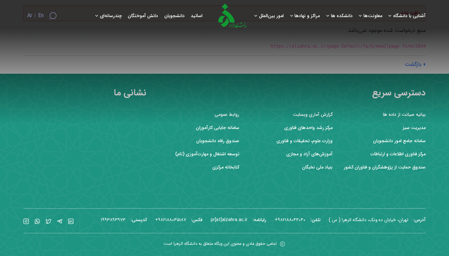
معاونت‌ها (373, 16)
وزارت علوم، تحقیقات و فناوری (304, 141)
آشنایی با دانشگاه (409, 16)
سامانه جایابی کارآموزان (217, 127)
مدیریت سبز (414, 127)
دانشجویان (174, 16)
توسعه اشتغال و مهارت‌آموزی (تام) (207, 154)
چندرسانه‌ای (111, 16)
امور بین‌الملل (271, 16)
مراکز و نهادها (307, 16)
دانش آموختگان (143, 16)
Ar (29, 16)
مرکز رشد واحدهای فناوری (308, 127)
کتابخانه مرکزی (225, 167)
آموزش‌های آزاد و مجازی (309, 154)
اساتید (196, 16)
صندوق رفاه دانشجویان (217, 141)
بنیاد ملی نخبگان (317, 167)
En (41, 16)
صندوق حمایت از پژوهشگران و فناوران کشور (385, 167)
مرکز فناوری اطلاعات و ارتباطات (398, 154)
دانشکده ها (342, 16)
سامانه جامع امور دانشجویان (399, 141)
